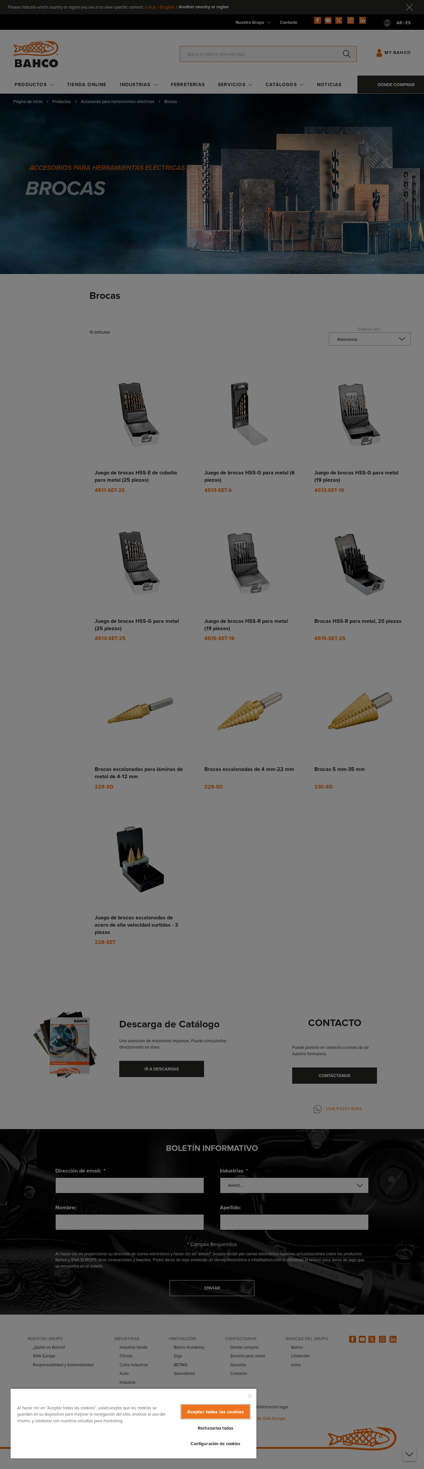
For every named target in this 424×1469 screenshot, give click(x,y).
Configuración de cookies (215, 1444)
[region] (133, 1423)
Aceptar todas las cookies (215, 1411)
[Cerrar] (250, 1396)
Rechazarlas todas (215, 1428)
